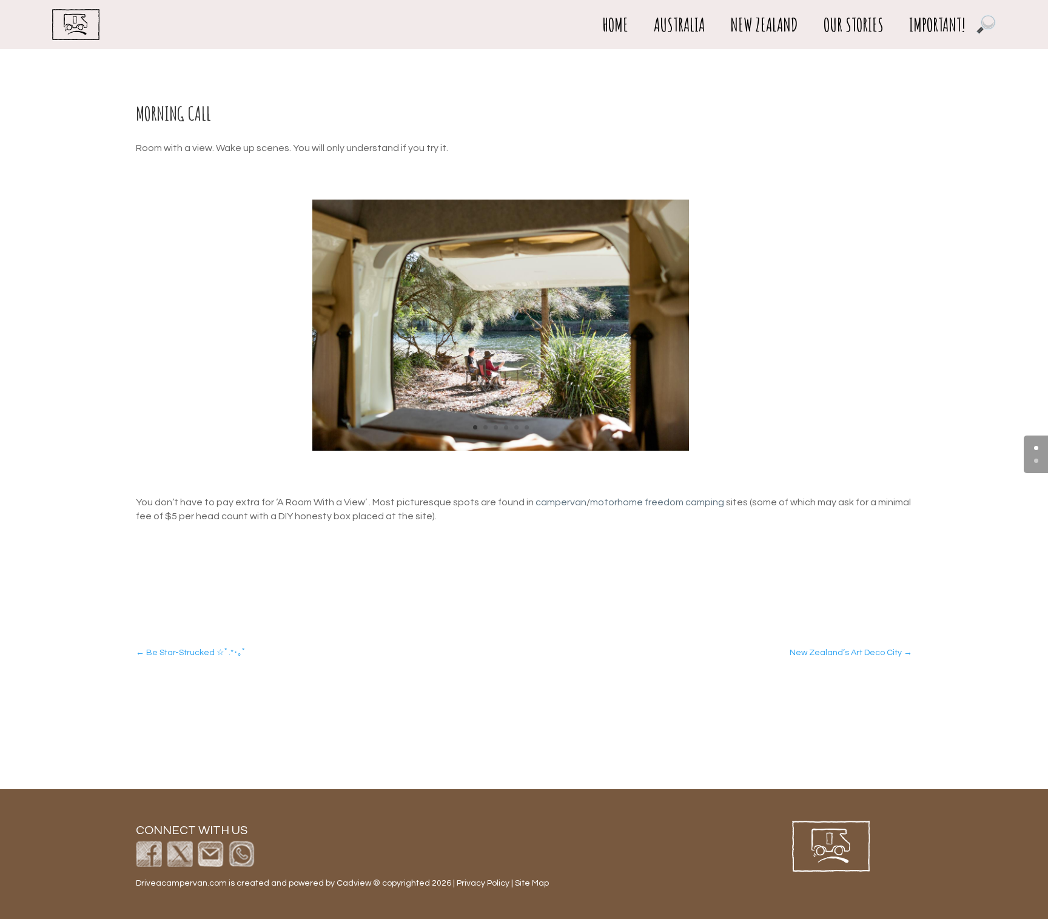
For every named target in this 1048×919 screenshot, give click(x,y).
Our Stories (854, 25)
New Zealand (764, 25)
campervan (561, 502)
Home (615, 25)
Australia (679, 25)
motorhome (616, 502)
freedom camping (684, 502)
